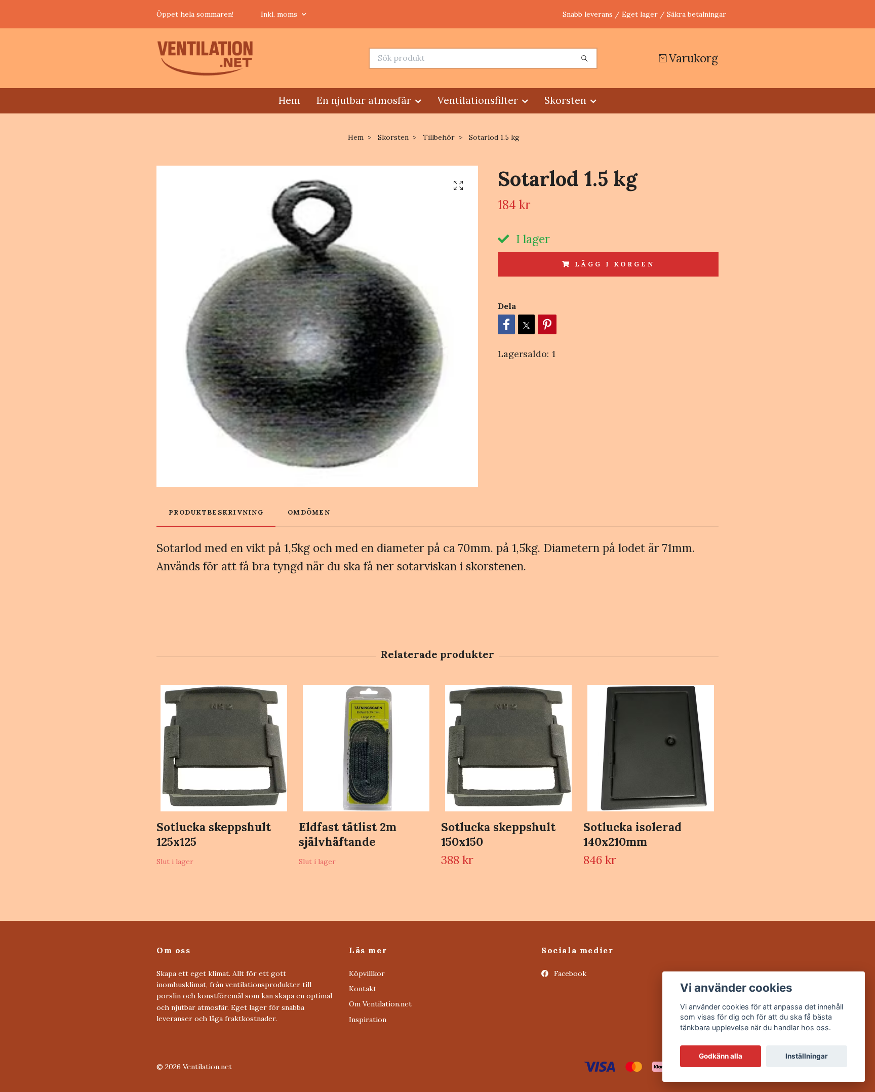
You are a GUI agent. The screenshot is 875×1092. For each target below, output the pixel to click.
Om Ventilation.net (380, 1003)
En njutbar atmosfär (363, 100)
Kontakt (362, 988)
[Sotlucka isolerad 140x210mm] (650, 748)
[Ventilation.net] (297, 58)
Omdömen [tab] (309, 512)
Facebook (569, 973)
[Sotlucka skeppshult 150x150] (508, 748)
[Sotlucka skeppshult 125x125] (223, 748)
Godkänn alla (720, 1056)
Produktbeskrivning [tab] (216, 512)
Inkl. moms (280, 14)
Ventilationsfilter (477, 100)
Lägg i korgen (614, 264)
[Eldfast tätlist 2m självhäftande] (366, 748)
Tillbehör (439, 137)
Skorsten (565, 100)
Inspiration (367, 1019)
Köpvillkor (367, 973)
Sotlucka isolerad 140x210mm (632, 834)
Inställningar (806, 1056)
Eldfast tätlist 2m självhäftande (347, 834)
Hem (289, 100)
